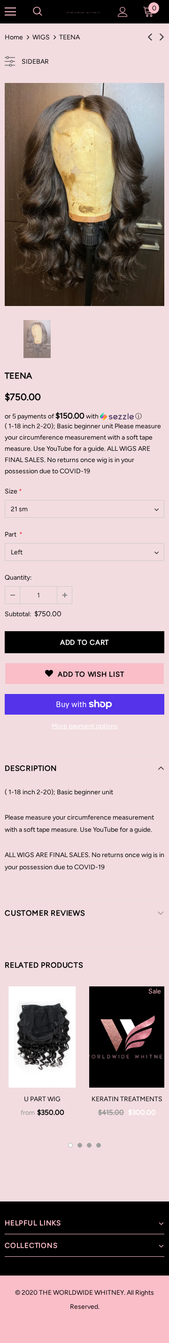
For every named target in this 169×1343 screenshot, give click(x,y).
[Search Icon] (37, 11)
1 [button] (70, 1145)
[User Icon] (123, 12)
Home (14, 37)
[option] (84, 194)
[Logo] (83, 12)
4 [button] (98, 1145)
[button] (84, 416)
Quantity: (18, 578)
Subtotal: (18, 614)
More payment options (85, 726)
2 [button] (79, 1145)
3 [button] (89, 1145)
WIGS (41, 37)
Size (13, 491)
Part (14, 534)
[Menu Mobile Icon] (10, 11)
